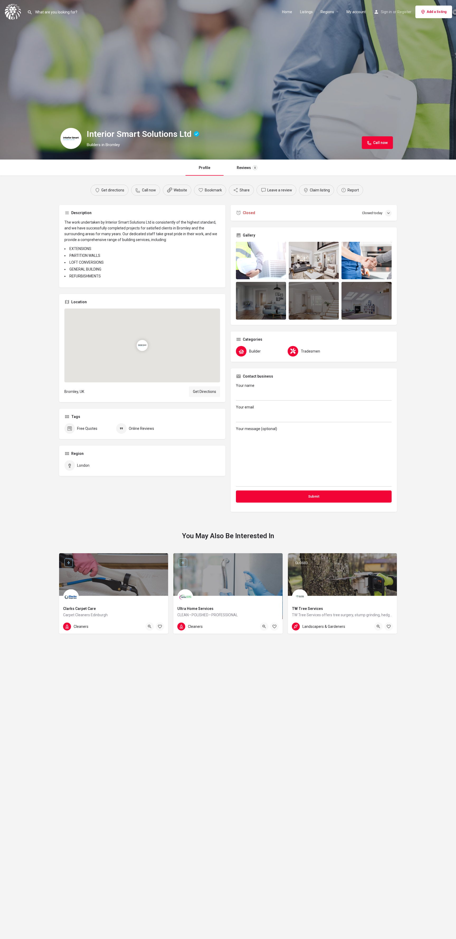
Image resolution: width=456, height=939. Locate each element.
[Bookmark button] (160, 626)
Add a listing (437, 12)
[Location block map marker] (142, 345)
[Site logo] (13, 11)
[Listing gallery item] (261, 261)
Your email (245, 407)
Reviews (246, 168)
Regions (327, 12)
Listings (306, 12)
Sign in (386, 12)
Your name (245, 385)
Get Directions (204, 391)
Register (404, 12)
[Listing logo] (71, 138)
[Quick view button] (149, 626)
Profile (204, 168)
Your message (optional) (256, 429)
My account (356, 12)
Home (287, 12)
